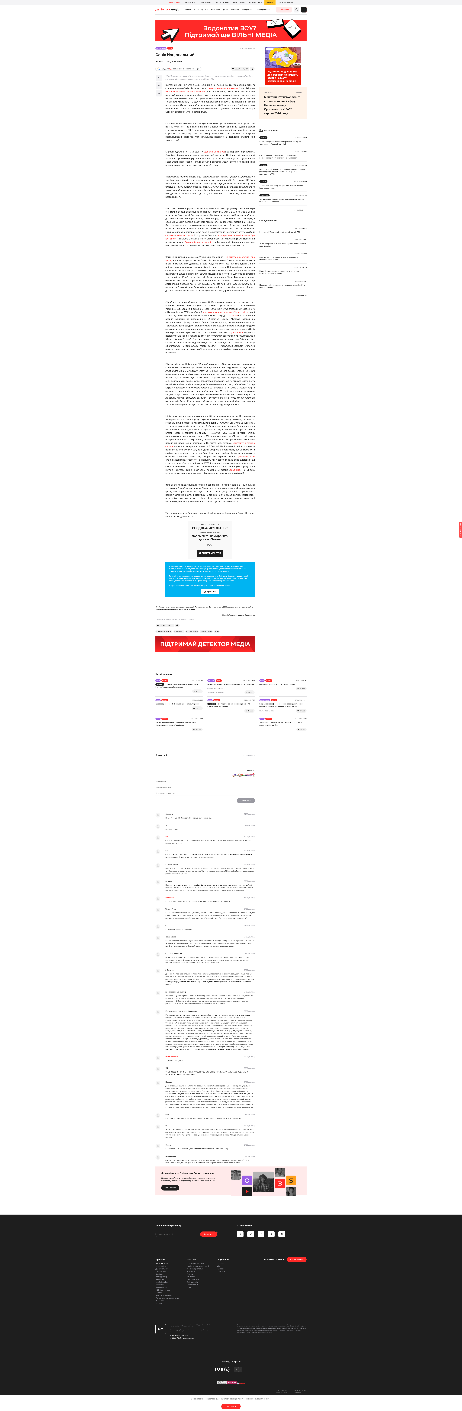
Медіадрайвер (161, 1277)
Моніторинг (215, 10)
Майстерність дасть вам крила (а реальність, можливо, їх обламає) (278, 258)
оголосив (233, 315)
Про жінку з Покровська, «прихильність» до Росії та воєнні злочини (282, 286)
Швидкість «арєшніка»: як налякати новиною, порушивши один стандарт (279, 272)
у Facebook (237, 332)
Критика (204, 10)
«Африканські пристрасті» (179, 235)
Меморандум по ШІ (195, 1269)
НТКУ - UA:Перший (164, 632)
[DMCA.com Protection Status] (222, 1384)
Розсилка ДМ (192, 1285)
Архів (189, 1287)
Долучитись (210, 591)
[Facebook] (159, 78)
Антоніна (270, 2)
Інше (158, 681)
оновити (250, 771)
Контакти (191, 1277)
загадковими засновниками (223, 88)
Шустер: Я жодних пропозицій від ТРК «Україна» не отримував (228, 705)
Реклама (190, 1274)
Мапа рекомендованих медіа (167, 1298)
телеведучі (179, 632)
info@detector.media (180, 1336)
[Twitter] (159, 85)
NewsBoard (159, 1279)
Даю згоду (231, 1406)
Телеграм (220, 1269)
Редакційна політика (195, 1263)
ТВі (217, 632)
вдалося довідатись (214, 151)
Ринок (225, 10)
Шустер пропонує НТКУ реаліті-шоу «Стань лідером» (177, 704)
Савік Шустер (207, 632)
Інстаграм (221, 1271)
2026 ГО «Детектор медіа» (183, 1338)
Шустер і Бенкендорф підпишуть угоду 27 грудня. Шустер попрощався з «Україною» (175, 723)
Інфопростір (247, 10)
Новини (188, 10)
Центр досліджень (222, 2)
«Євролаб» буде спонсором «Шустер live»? (277, 684)
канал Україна (193, 632)
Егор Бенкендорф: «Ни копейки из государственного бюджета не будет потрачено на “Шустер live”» (281, 705)
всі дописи (299, 296)
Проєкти (160, 1259)
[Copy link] (159, 93)
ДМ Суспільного (205, 2)
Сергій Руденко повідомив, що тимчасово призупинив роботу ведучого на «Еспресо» (278, 156)
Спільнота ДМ (170, 1188)
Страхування (284, 10)
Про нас (191, 1259)
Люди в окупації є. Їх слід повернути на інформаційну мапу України (282, 244)
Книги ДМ (191, 1271)
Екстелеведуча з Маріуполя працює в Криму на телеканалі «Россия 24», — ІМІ (280, 142)
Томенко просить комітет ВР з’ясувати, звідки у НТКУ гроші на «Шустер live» (281, 723)
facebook (220, 1263)
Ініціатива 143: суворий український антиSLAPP (280, 232)
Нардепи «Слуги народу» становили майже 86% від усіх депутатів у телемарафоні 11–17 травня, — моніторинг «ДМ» (282, 171)
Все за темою (299, 210)
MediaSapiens (190, 2)
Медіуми (158, 1303)
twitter (219, 1266)
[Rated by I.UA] (241, 1384)
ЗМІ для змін (160, 1271)
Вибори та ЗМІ (161, 1287)
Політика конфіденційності (198, 1266)
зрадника (235, 469)
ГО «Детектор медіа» (285, 2)
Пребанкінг (160, 1274)
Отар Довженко (173, 61)
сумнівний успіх (246, 456)
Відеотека (159, 1285)
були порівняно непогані (198, 242)
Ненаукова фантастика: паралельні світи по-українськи (230, 684)
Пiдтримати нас (296, 1259)
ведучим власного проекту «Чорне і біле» (225, 312)
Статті (196, 10)
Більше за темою (268, 130)
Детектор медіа (174, 2)
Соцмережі (223, 1259)
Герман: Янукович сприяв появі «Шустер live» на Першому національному (177, 685)
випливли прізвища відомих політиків (185, 91)
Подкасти (235, 10)
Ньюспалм (159, 1300)
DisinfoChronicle (238, 2)
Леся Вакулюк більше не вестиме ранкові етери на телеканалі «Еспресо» (281, 200)
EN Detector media (255, 2)
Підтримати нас (193, 1279)
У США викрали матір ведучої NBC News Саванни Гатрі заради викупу (281, 186)
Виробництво (161, 48)
